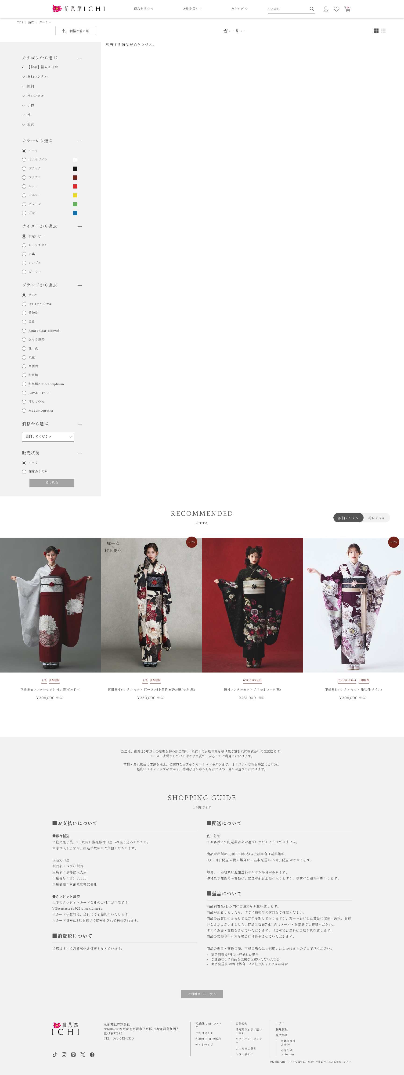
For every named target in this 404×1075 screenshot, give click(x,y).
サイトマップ (204, 1045)
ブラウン (35, 177)
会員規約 (241, 1023)
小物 (30, 105)
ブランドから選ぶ (39, 285)
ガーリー (45, 22)
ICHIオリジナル (40, 304)
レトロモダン (38, 245)
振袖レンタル (37, 77)
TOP (20, 22)
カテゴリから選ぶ (39, 58)
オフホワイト (38, 159)
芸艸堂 (33, 313)
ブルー (33, 213)
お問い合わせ (244, 1054)
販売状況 (31, 453)
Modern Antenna (41, 410)
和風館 (33, 375)
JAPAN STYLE (39, 393)
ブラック (35, 168)
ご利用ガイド (204, 1033)
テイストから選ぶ (39, 226)
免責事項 (282, 1035)
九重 (32, 357)
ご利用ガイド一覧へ (202, 994)
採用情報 (282, 1029)
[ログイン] (326, 9)
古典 (32, 254)
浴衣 (31, 22)
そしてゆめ (36, 401)
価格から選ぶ (35, 424)
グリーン (35, 204)
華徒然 (33, 366)
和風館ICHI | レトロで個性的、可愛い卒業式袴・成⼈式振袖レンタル (312, 1062)
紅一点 (33, 348)
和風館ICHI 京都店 (208, 1039)
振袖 (30, 86)
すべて (33, 151)
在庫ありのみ (38, 471)
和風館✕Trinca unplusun (46, 384)
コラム (280, 1023)
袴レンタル (35, 96)
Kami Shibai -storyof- (45, 330)
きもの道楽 (36, 339)
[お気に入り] (336, 9)
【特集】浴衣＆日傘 (42, 67)
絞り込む (52, 482)
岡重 (32, 322)
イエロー (35, 195)
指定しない (36, 236)
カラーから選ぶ (37, 141)
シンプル (35, 263)
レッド (33, 186)
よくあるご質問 (246, 1048)
